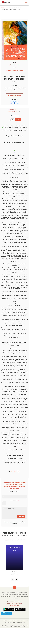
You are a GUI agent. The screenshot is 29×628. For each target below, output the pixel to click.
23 (15, 471)
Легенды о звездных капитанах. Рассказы (11, 9)
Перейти (18, 119)
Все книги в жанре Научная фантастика (14, 540)
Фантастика (8, 7)
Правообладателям (14, 605)
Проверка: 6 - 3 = (14, 500)
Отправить (21, 516)
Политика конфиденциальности (14, 603)
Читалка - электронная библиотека (17, 626)
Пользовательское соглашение (14, 601)
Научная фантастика (16, 7)
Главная (2, 7)
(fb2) (4, 130)
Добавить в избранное (15, 95)
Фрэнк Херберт (14, 574)
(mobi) (10, 130)
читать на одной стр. (12, 111)
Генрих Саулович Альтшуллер (14, 70)
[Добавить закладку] (19, 111)
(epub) (6, 130)
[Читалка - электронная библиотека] (5, 2)
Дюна (14, 573)
